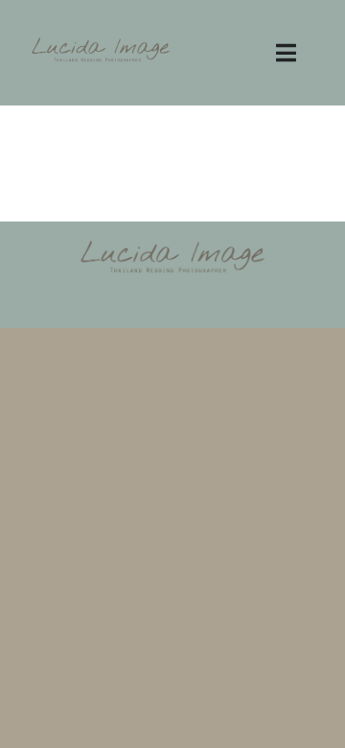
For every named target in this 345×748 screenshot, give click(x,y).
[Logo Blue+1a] (100, 42)
